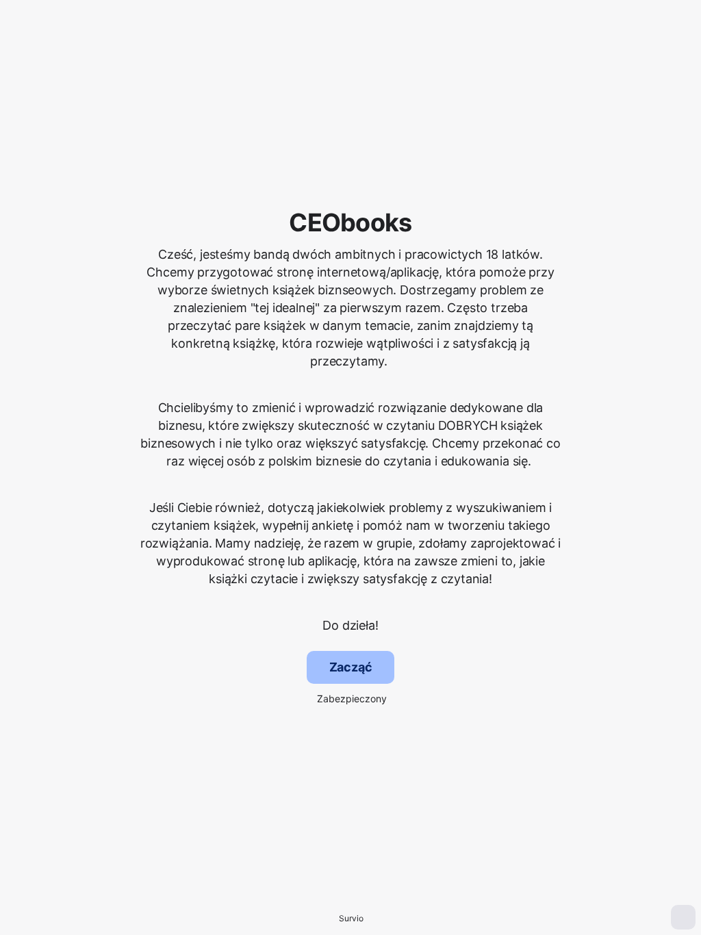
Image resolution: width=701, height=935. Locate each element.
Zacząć (350, 667)
